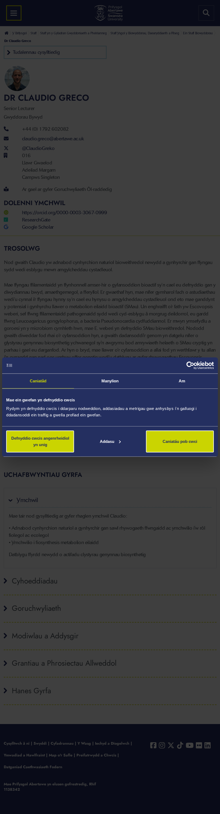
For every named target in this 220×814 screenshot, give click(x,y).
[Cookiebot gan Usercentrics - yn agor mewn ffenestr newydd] (190, 365)
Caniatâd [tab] (38, 381)
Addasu (107, 441)
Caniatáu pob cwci (180, 441)
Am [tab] (182, 381)
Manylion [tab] (110, 381)
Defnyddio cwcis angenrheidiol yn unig (40, 441)
